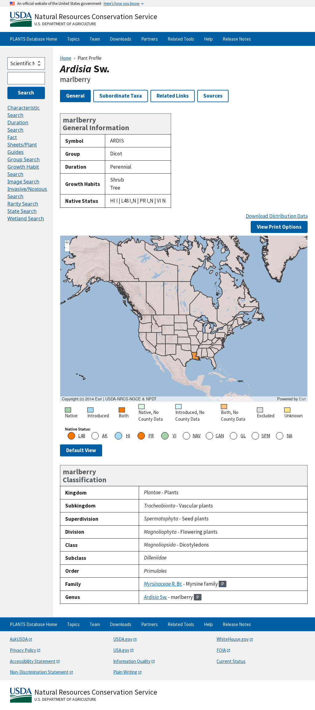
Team (95, 39)
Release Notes (237, 39)
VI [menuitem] (174, 436)
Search (26, 92)
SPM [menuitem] (265, 436)
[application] (183, 318)
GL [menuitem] (243, 436)
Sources (212, 95)
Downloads (120, 39)
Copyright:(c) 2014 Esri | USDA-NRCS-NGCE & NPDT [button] (109, 398)
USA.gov (121, 650)
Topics (73, 39)
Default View (81, 450)
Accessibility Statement (32, 661)
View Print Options (279, 226)
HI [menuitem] (128, 436)
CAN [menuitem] (220, 436)
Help (208, 39)
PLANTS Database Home (33, 39)
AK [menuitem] (104, 436)
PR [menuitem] (151, 436)
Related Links (173, 95)
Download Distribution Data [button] (277, 216)
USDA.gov (122, 639)
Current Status (231, 661)
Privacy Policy (23, 650)
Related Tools (181, 39)
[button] (67, 243)
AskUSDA (19, 639)
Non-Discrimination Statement (39, 672)
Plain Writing (125, 672)
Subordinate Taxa (120, 95)
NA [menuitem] (289, 436)
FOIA (221, 650)
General (75, 95)
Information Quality (131, 661)
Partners (149, 39)
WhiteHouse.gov (233, 639)
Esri (302, 399)
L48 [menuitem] (81, 436)
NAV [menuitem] (197, 436)
